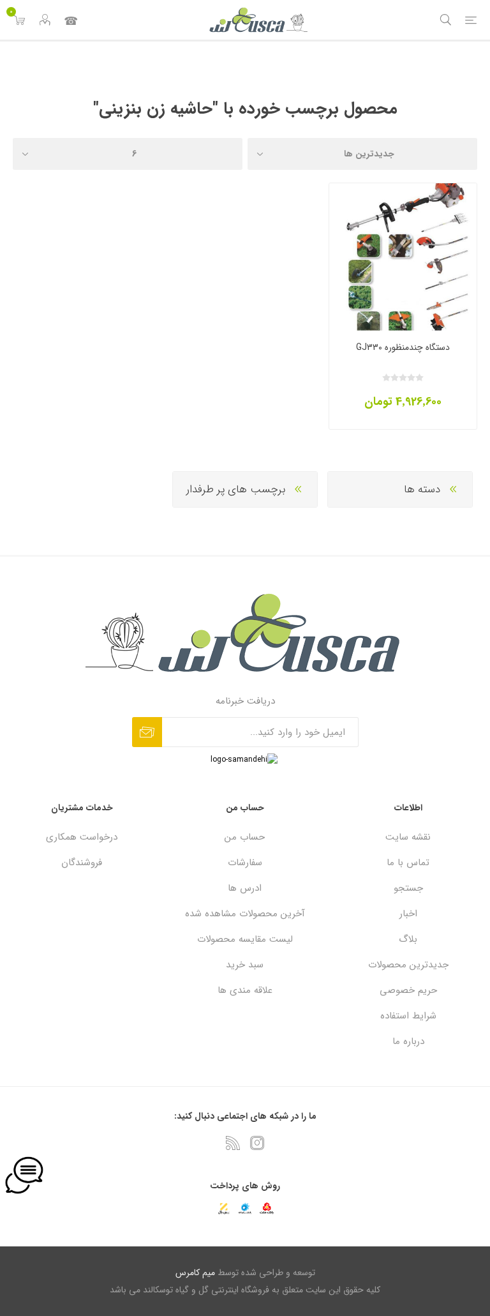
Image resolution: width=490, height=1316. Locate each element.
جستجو (408, 888)
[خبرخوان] (233, 1143)
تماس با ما (70, 20)
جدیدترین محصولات (408, 964)
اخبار (408, 913)
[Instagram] (257, 1143)
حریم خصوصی (408, 990)
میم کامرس (195, 1273)
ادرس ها (245, 888)
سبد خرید (245, 964)
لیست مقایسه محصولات (245, 939)
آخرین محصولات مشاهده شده (245, 913)
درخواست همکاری (81, 837)
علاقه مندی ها (245, 990)
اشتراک (147, 732)
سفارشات (245, 862)
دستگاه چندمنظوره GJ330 (403, 347)
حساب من (245, 837)
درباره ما (408, 1041)
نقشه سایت (408, 837)
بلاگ (408, 939)
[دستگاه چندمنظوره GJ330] (403, 257)
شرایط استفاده (408, 1016)
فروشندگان (81, 862)
